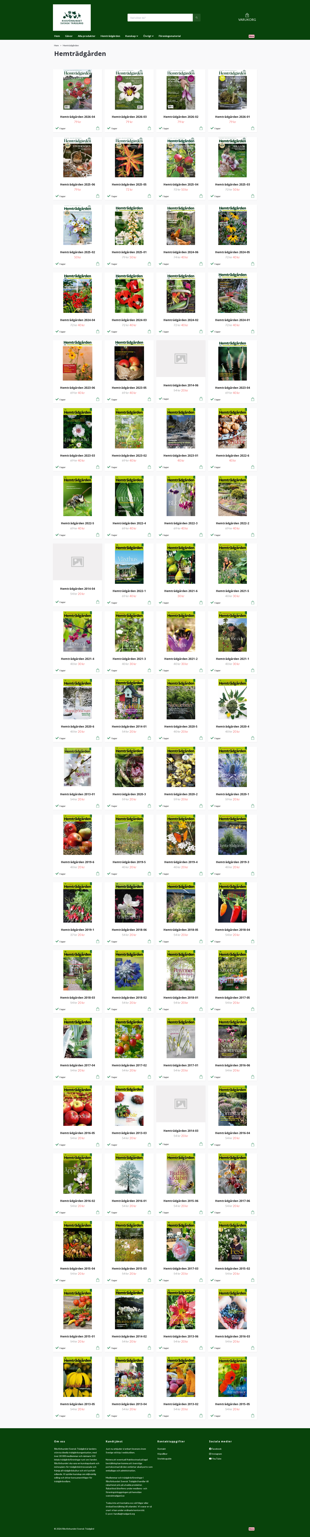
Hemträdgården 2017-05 (232, 997)
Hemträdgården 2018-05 (180, 930)
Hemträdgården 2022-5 (77, 523)
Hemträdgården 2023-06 (77, 388)
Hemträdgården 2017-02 (129, 1065)
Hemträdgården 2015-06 (180, 1201)
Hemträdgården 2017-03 (180, 1268)
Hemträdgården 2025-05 (129, 184)
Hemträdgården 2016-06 (232, 1065)
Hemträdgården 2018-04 (232, 930)
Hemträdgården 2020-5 (180, 726)
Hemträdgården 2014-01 (129, 726)
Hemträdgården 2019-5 (129, 862)
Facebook (216, 1448)
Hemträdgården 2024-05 (232, 252)
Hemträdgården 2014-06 (180, 385)
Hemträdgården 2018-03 (77, 997)
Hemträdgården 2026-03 (129, 117)
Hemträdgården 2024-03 (129, 320)
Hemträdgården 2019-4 (180, 862)
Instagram (216, 1453)
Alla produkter (86, 35)
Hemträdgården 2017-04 (77, 1065)
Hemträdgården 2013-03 (129, 1133)
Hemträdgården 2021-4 (77, 659)
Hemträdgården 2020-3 (129, 794)
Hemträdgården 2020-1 (232, 794)
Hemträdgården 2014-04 (77, 589)
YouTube (216, 1458)
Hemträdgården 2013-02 (180, 1404)
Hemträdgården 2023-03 (77, 455)
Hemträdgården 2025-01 (129, 252)
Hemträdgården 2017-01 (180, 1065)
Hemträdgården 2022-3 (180, 523)
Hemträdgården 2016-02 (77, 1201)
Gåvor (69, 35)
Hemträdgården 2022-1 (129, 591)
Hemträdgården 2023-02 (129, 455)
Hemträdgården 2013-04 (129, 1404)
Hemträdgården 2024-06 (180, 252)
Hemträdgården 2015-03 (129, 1268)
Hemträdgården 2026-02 (180, 117)
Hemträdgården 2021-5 (232, 591)
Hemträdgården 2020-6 (77, 726)
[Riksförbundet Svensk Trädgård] (72, 17)
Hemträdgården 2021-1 (232, 659)
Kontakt (161, 1448)
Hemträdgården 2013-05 (77, 1404)
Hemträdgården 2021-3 (129, 659)
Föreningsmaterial (170, 35)
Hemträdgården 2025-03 (232, 184)
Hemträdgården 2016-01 (129, 1201)
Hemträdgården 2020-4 (232, 726)
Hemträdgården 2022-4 (129, 523)
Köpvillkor (162, 1453)
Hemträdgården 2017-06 (232, 1201)
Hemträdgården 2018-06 (129, 930)
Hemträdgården (110, 35)
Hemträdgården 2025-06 (77, 184)
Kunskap (130, 35)
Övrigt (147, 35)
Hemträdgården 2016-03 (232, 1336)
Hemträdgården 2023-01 (180, 455)
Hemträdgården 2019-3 (232, 862)
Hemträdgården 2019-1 (77, 930)
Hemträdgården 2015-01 (77, 1336)
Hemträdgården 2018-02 (129, 997)
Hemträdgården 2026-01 (232, 117)
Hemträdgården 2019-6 (77, 862)
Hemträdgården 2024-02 (180, 320)
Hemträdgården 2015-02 (232, 1268)
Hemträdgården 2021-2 (180, 659)
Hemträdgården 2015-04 (77, 1268)
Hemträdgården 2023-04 (232, 388)
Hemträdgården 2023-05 (129, 388)
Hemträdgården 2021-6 (180, 591)
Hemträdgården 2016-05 (77, 1133)
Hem (57, 35)
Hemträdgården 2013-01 (77, 794)
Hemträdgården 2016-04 (232, 1133)
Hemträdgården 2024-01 (232, 320)
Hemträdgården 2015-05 (232, 1404)
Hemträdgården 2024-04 (77, 320)
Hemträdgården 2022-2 (232, 523)
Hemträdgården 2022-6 (232, 455)
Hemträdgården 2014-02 (129, 1336)
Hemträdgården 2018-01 (180, 997)
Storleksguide (164, 1458)
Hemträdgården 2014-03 (180, 1131)
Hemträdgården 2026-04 (77, 117)
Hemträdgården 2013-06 (180, 1336)
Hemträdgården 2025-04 (180, 184)
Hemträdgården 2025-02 (77, 252)
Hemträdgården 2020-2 (180, 794)
